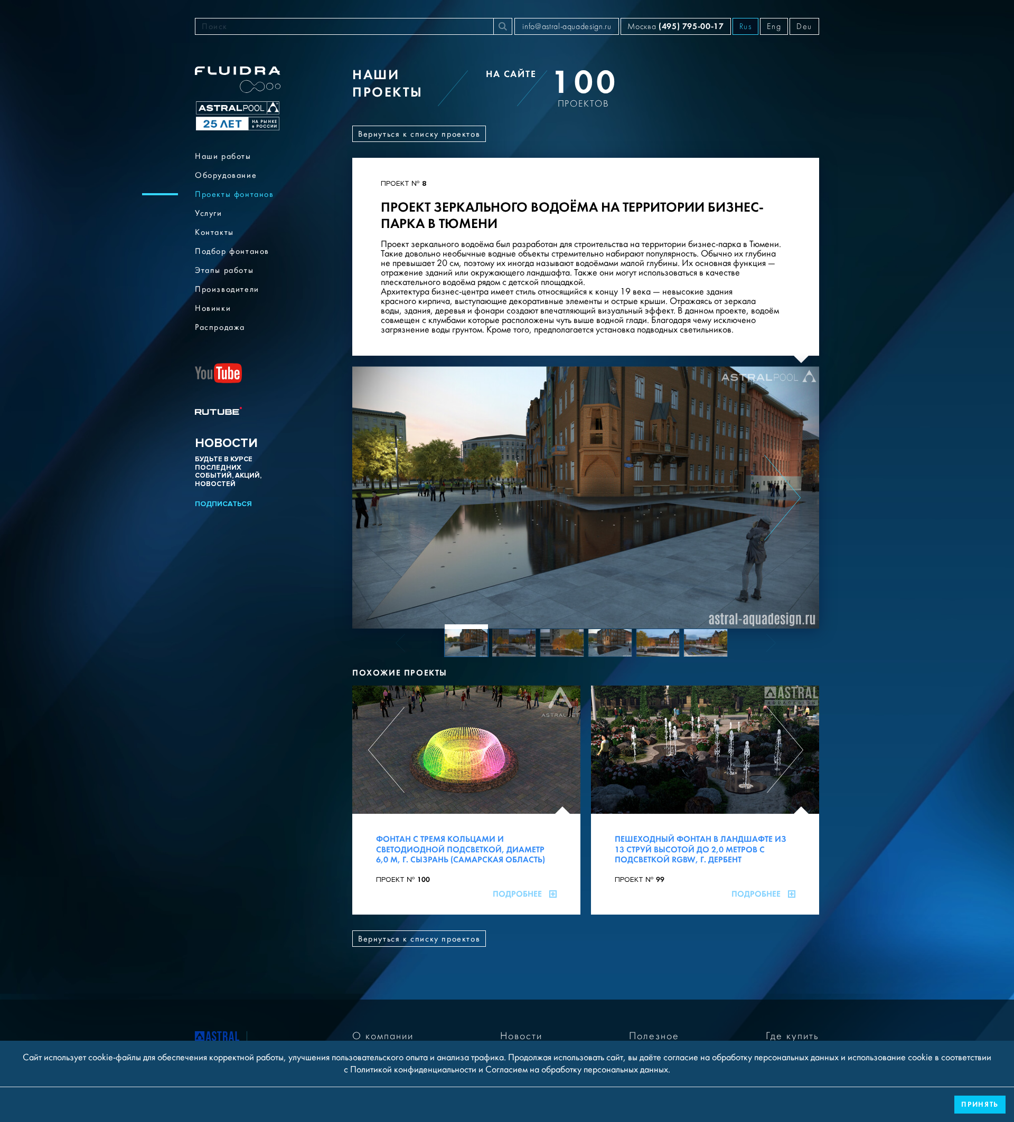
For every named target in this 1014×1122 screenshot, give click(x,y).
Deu (804, 26)
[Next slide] (782, 497)
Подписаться (223, 503)
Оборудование (226, 175)
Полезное (654, 1036)
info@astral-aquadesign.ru (566, 26)
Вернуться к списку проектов (419, 134)
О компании (383, 1036)
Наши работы (223, 156)
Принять (980, 1104)
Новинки (213, 308)
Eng (774, 26)
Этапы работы (224, 270)
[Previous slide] (389, 497)
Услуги (208, 213)
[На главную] (217, 1038)
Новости (521, 1036)
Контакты (214, 232)
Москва (675, 26)
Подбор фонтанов (232, 251)
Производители (227, 289)
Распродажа (220, 327)
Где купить (792, 1036)
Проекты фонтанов (234, 194)
